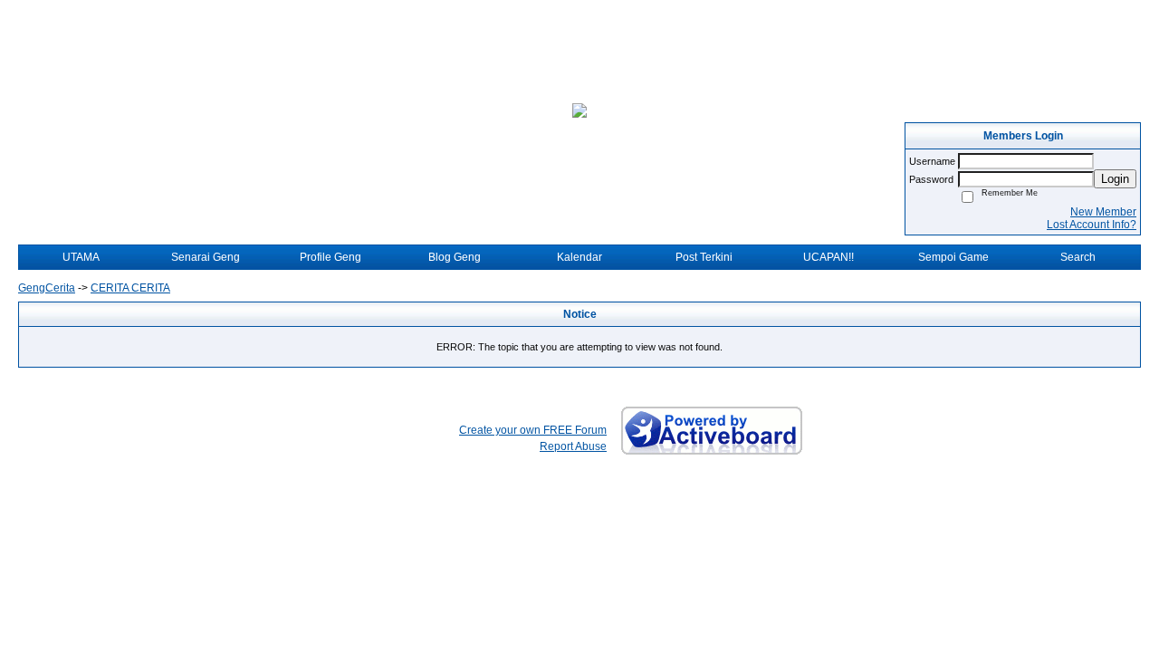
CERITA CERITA (130, 288)
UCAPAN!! (828, 257)
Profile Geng (330, 257)
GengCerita (46, 288)
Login (1115, 179)
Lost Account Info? (1091, 224)
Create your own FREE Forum (533, 430)
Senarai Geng (205, 257)
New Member (1103, 212)
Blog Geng (454, 257)
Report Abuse (573, 446)
